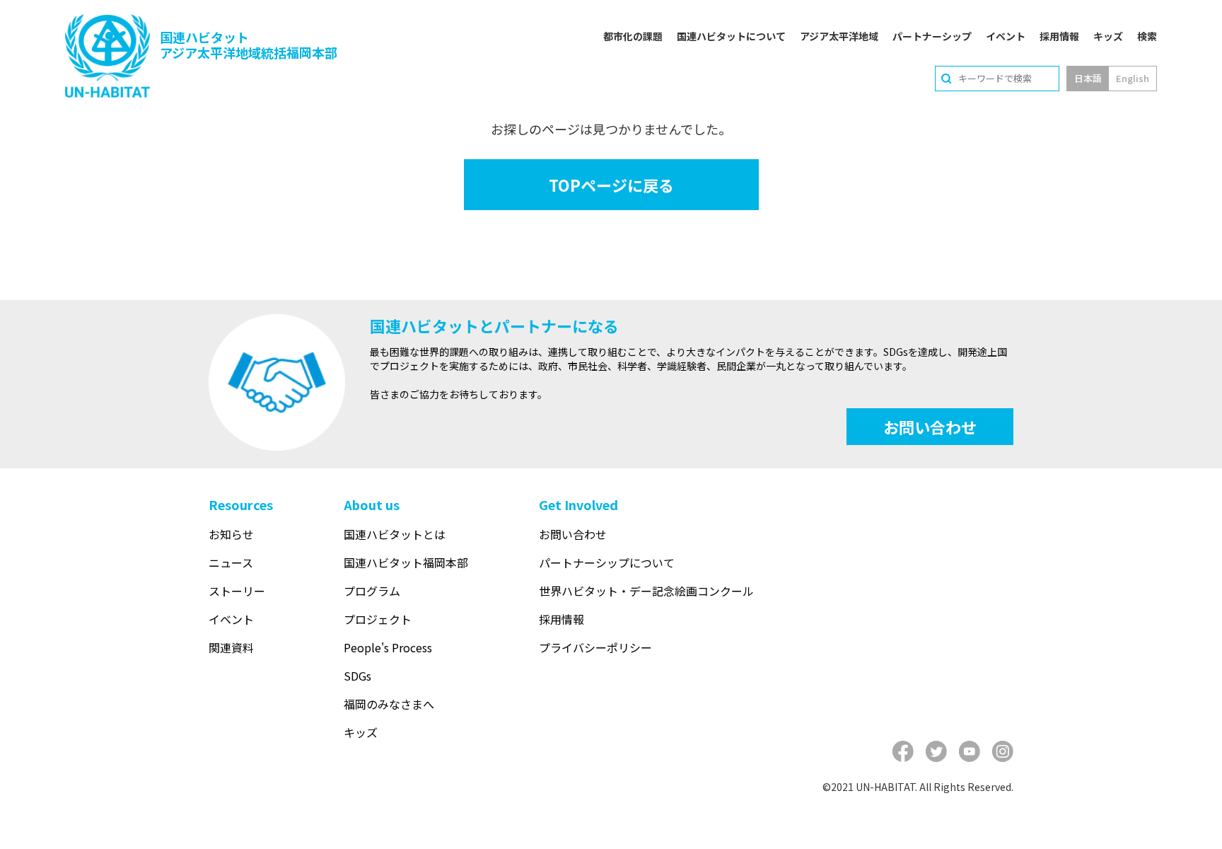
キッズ (1108, 36)
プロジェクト (378, 619)
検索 (1147, 36)
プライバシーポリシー (595, 647)
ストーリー (237, 590)
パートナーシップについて (607, 562)
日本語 (1088, 78)
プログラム (372, 590)
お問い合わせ (930, 426)
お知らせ (231, 534)
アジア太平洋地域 (839, 36)
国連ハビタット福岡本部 (406, 562)
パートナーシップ (932, 36)
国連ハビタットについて (731, 36)
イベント (1005, 36)
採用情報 (1059, 36)
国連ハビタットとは (395, 534)
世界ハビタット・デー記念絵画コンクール (646, 590)
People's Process (388, 647)
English (1132, 78)
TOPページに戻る (611, 184)
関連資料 (231, 647)
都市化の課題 (633, 36)
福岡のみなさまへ (389, 703)
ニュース (231, 562)
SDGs (357, 675)
